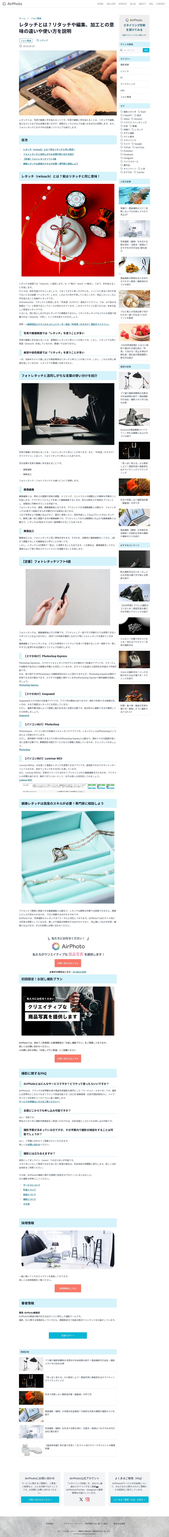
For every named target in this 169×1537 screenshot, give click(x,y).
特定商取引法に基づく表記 (96, 1523)
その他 (26, 1203)
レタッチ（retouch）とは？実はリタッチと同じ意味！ (49, 149)
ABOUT (142, 3)
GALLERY (111, 3)
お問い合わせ (33, 1144)
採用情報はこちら (67, 1288)
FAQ (151, 3)
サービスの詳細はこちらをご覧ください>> (39, 1101)
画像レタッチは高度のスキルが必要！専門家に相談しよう (50, 163)
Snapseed (24, 715)
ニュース (124, 71)
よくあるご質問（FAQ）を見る (128, 1499)
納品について (29, 1194)
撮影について (29, 1199)
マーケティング (127, 83)
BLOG (133, 3)
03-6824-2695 (79, 971)
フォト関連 (36, 18)
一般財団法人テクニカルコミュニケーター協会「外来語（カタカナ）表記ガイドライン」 (67, 324)
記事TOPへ (67, 1335)
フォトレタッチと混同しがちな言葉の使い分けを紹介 (48, 154)
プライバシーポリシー (73, 1523)
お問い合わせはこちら (67, 963)
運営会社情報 (119, 1523)
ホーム (22, 18)
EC (121, 77)
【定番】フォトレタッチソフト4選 (39, 158)
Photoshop (24, 749)
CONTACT (160, 3)
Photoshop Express (28, 685)
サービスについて (31, 1185)
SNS (122, 90)
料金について (29, 1189)
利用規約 (49, 1523)
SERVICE (123, 3)
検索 (146, 50)
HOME (100, 3)
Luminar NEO (25, 779)
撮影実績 (124, 64)
